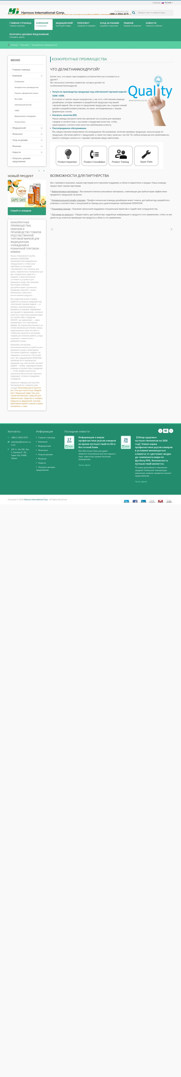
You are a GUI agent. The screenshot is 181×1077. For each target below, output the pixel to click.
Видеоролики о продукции (25, 116)
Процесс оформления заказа (26, 93)
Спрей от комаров (21, 210)
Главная (14, 45)
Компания (42, 24)
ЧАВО (17, 111)
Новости (154, 24)
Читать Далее (84, 465)
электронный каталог (23, 105)
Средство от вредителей (21, 401)
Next (39, 171)
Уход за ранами (109, 24)
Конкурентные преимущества (44, 45)
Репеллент (86, 24)
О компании (19, 82)
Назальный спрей (22, 393)
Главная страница (20, 24)
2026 (70, 447)
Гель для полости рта (24, 390)
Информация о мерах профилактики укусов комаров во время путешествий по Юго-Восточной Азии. (97, 442)
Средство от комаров (33, 398)
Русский (168, 3)
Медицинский (64, 24)
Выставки (18, 99)
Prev (44, 171)
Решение (132, 24)
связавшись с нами (19, 406)
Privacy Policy (20, 122)
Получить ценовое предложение (29, 35)
